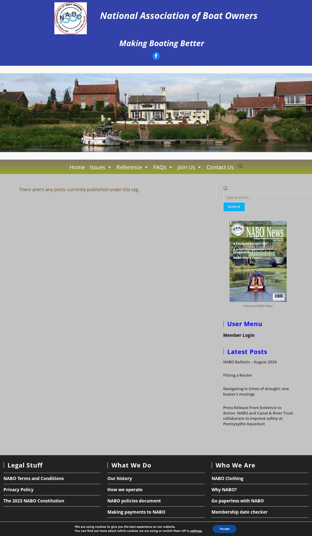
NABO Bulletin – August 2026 (250, 361)
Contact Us (220, 167)
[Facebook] (156, 56)
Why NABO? (224, 490)
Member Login (238, 335)
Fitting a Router (237, 375)
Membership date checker (240, 512)
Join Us (186, 167)
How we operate (125, 490)
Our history (119, 478)
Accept (224, 529)
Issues (97, 167)
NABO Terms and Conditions (33, 478)
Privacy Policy (18, 490)
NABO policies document (134, 501)
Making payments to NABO (136, 512)
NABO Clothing (227, 478)
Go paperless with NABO (238, 501)
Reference (129, 167)
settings (196, 531)
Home (77, 167)
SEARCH (234, 207)
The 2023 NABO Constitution (33, 501)
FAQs (159, 167)
